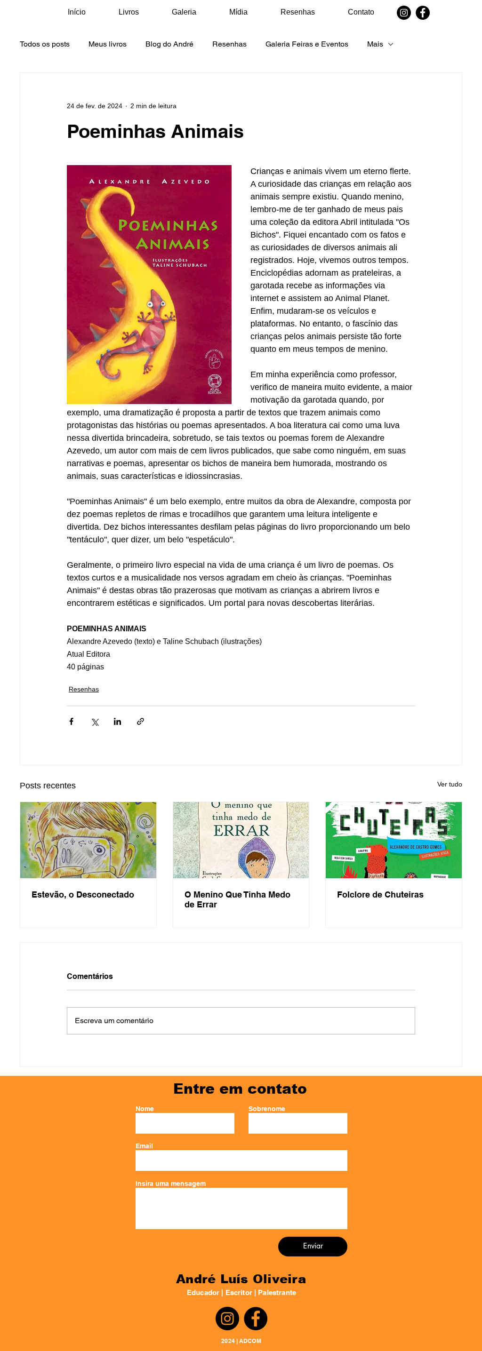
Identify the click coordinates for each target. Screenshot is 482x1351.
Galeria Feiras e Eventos (306, 44)
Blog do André (169, 44)
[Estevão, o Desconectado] (88, 840)
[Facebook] (423, 13)
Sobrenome (267, 1108)
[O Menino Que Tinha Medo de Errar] (241, 840)
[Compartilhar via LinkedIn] (117, 721)
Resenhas (229, 44)
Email (144, 1146)
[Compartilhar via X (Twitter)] (94, 721)
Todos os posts (45, 44)
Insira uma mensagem (171, 1183)
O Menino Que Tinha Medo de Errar (237, 899)
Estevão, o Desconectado (83, 894)
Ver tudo (449, 784)
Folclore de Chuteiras (380, 894)
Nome (145, 1108)
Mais (375, 44)
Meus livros (107, 44)
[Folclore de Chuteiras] (394, 840)
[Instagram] (404, 13)
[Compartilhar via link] (140, 721)
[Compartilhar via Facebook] (71, 721)
